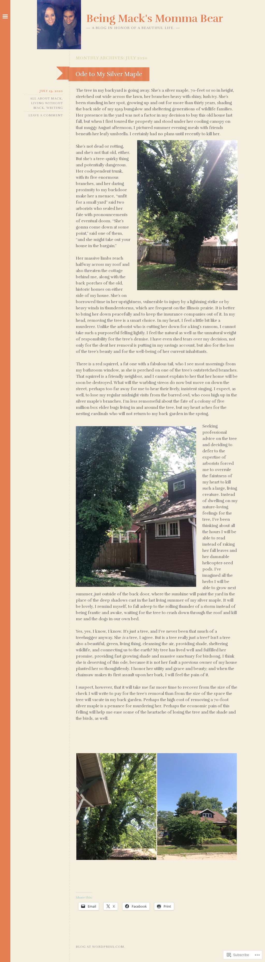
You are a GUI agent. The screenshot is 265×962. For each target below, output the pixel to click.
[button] (116, 806)
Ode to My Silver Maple (109, 74)
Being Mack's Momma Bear (154, 18)
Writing (54, 108)
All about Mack (46, 98)
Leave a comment (45, 115)
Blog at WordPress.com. (100, 947)
